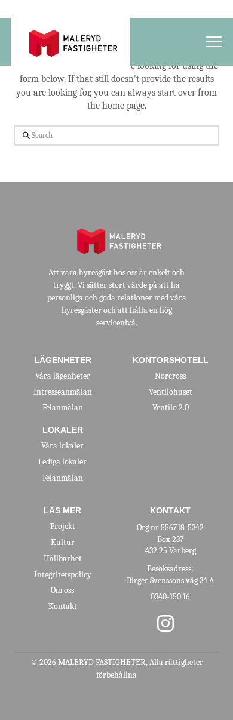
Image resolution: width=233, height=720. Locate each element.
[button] (214, 42)
